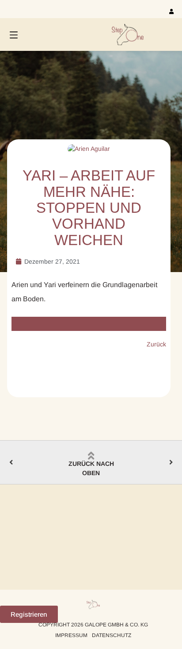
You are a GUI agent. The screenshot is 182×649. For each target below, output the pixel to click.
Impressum (71, 635)
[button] (29, 614)
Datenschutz (111, 635)
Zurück (156, 344)
